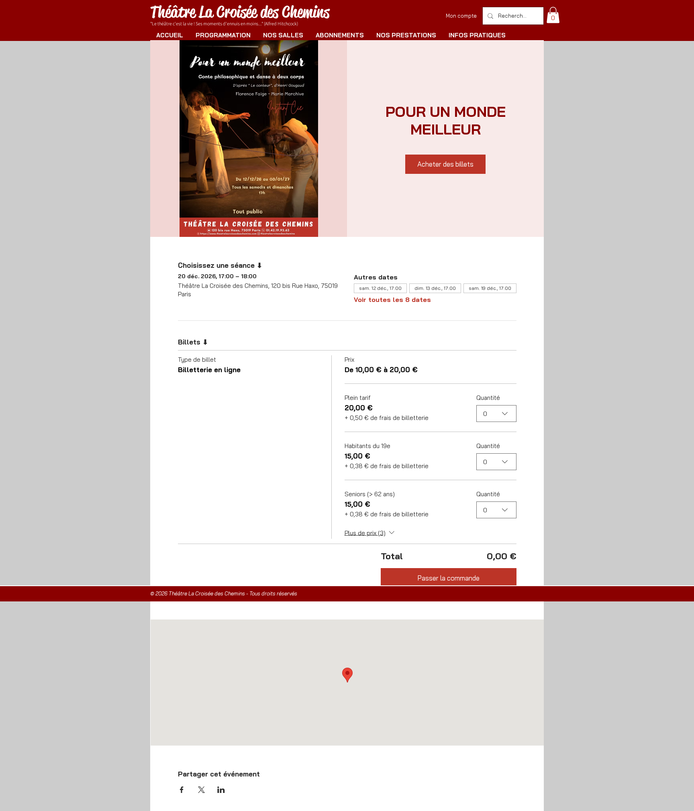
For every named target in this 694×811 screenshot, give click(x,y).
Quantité (488, 397)
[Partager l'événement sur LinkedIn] (221, 790)
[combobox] (496, 413)
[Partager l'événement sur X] (201, 790)
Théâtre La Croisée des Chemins (239, 12)
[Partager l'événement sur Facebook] (182, 790)
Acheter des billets (445, 164)
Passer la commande (448, 578)
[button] (553, 15)
